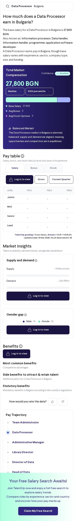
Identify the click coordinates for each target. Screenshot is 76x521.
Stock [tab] (53, 168)
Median (12, 91)
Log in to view (22, 179)
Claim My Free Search (38, 511)
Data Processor (22, 432)
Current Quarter (61, 179)
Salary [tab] (14, 168)
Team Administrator (25, 422)
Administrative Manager (28, 442)
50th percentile (36, 91)
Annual (51, 235)
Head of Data (21, 472)
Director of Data (23, 462)
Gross (41, 179)
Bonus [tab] (34, 168)
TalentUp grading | (24, 235)
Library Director (22, 452)
